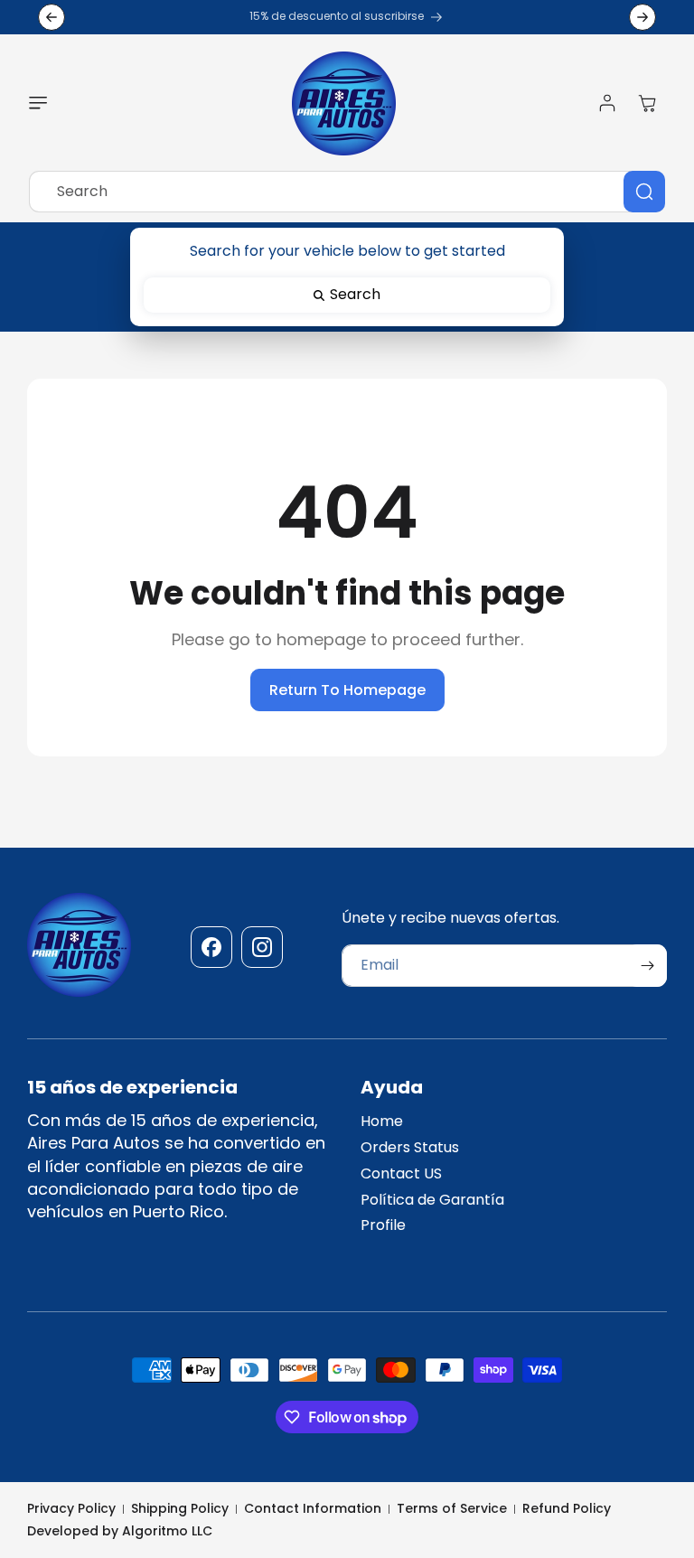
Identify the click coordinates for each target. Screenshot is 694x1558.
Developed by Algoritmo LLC (119, 1531)
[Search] (644, 191)
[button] (42, 103)
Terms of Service (452, 1508)
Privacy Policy (71, 1508)
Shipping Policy (180, 1508)
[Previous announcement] (51, 17)
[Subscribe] (647, 965)
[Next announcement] (642, 17)
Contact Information (312, 1508)
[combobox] (347, 191)
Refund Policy (566, 1508)
